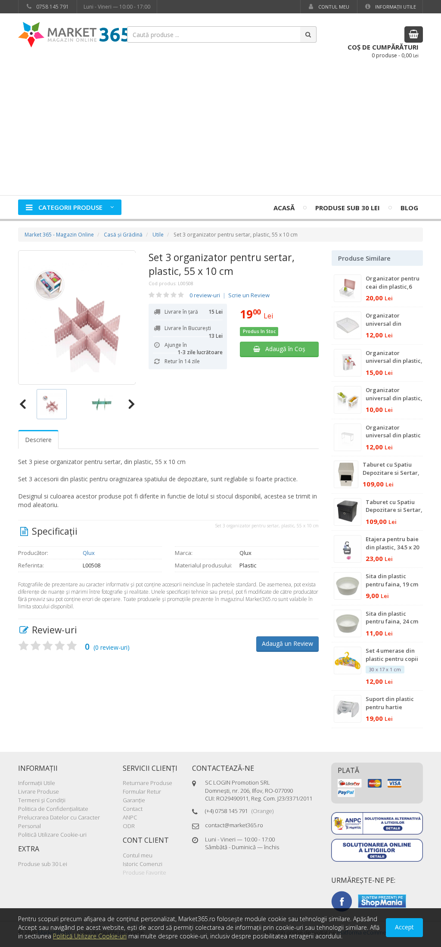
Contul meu (333, 6)
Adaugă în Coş (282, 349)
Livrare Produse (38, 791)
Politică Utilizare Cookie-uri (52, 834)
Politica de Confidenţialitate (53, 809)
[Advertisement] (220, 130)
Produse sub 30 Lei (347, 207)
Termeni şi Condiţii (41, 800)
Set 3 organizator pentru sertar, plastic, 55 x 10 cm (222, 264)
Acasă (284, 207)
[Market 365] (74, 34)
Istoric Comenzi (142, 864)
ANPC (130, 817)
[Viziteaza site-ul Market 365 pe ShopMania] (382, 900)
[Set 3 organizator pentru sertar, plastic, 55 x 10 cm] (77, 317)
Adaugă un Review (287, 643)
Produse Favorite (144, 872)
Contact (133, 809)
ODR (129, 826)
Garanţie (134, 800)
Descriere (38, 440)
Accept (404, 927)
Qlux (89, 553)
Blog (409, 207)
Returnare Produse (147, 783)
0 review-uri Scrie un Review (229, 295)
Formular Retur (142, 791)
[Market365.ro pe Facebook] (341, 900)
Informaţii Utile (395, 6)
